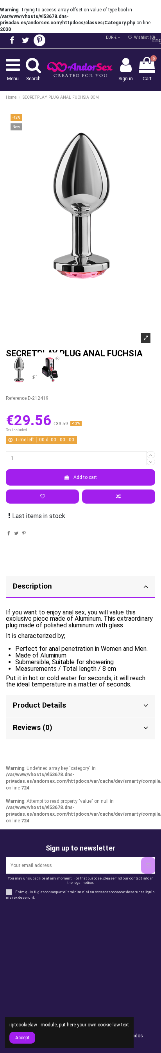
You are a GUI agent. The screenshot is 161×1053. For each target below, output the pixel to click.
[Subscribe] (148, 865)
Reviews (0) (32, 727)
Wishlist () (144, 37)
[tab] (80, 706)
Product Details (39, 705)
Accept (22, 1037)
